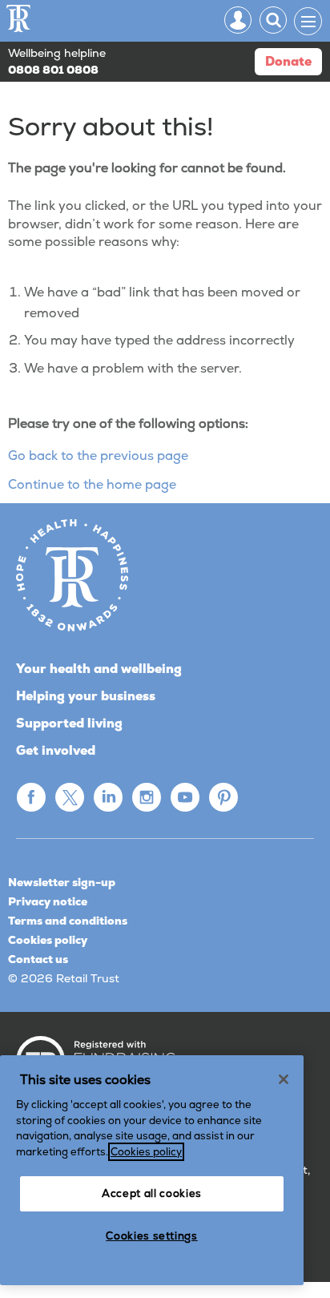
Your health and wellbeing (99, 668)
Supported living (69, 723)
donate (288, 61)
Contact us (38, 959)
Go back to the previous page (98, 455)
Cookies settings (152, 1236)
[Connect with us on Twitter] (69, 797)
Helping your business (85, 695)
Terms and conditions (67, 920)
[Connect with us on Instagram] (146, 797)
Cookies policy (47, 940)
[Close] (283, 1079)
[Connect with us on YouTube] (185, 797)
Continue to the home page (92, 484)
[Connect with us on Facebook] (31, 797)
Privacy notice (47, 901)
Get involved (55, 750)
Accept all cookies (152, 1193)
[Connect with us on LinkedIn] (108, 797)
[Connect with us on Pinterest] (223, 797)
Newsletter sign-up (61, 882)
